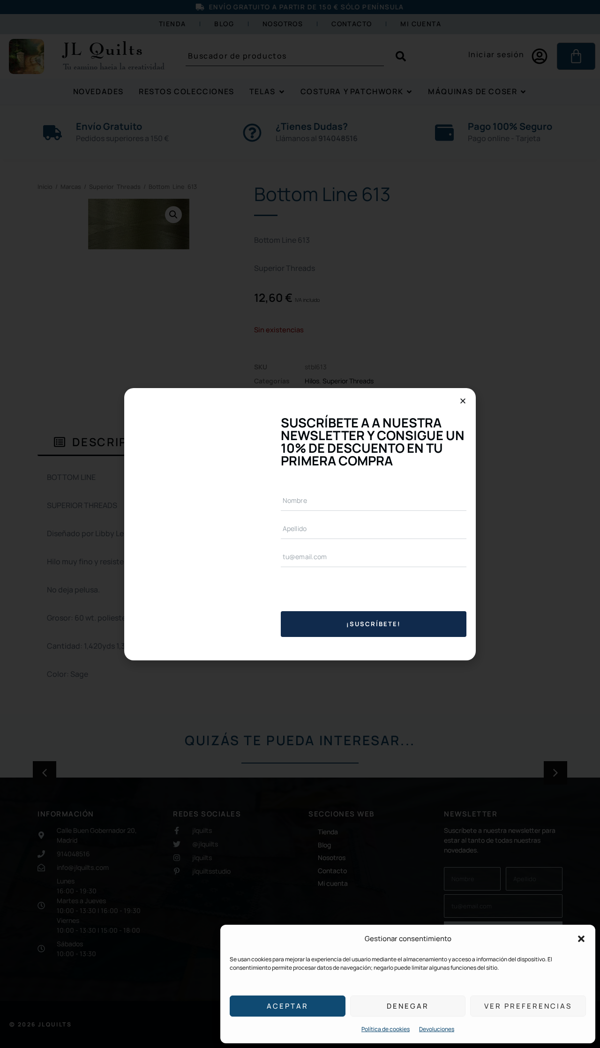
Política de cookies (385, 1029)
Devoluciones (436, 1029)
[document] (300, 524)
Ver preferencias (528, 1006)
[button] (581, 938)
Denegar (408, 1006)
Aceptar (287, 1006)
